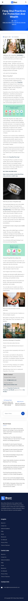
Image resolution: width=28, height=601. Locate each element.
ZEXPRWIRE (20, 55)
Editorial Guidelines (5, 528)
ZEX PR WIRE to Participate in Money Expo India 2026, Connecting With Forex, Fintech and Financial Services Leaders (14, 485)
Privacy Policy (4, 542)
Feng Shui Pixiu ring (14, 157)
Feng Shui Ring (7, 209)
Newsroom (3, 537)
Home (14, 20)
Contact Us (3, 525)
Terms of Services (5, 545)
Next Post (20, 403)
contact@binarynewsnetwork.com (12, 587)
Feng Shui (19, 82)
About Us (3, 523)
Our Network (4, 539)
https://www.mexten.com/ (10, 384)
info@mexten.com (11, 380)
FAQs (2, 531)
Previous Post (7, 403)
